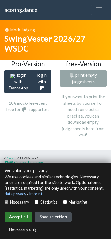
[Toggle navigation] (98, 10)
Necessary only (23, 229)
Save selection (53, 216)
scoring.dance (21, 10)
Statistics (48, 202)
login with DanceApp (18, 81)
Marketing (78, 202)
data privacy (15, 193)
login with (42, 78)
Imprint (35, 193)
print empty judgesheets (84, 78)
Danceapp (11, 158)
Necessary (19, 202)
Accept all (18, 216)
